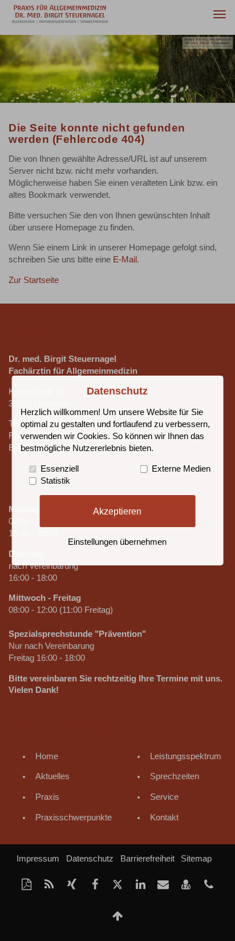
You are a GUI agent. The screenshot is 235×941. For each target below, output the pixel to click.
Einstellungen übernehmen (117, 542)
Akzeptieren (117, 510)
